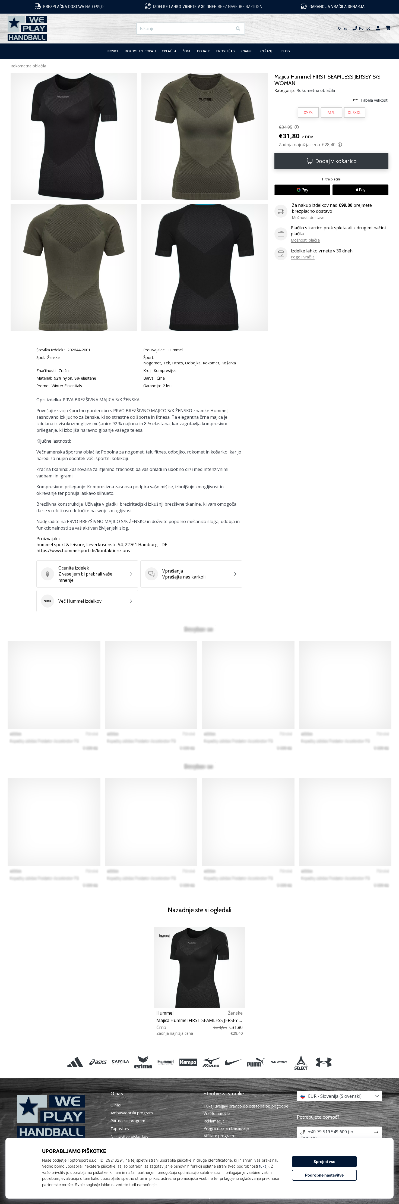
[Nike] (233, 1062)
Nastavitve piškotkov (129, 1137)
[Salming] (278, 1062)
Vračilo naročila (217, 1113)
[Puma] (256, 1062)
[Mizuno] (210, 1062)
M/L (331, 112)
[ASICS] (98, 1062)
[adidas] (75, 1062)
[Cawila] (120, 1062)
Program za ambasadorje (226, 1128)
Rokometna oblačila (28, 65)
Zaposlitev (119, 1129)
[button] (228, 29)
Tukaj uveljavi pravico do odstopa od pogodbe (246, 1106)
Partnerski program (127, 1121)
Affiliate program (219, 1135)
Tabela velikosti (374, 100)
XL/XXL (355, 112)
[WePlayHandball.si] (59, 1116)
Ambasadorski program (131, 1113)
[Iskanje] (238, 29)
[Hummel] (165, 1062)
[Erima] (143, 1062)
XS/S (308, 112)
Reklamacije (214, 1121)
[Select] (301, 1062)
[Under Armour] (323, 1062)
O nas (342, 28)
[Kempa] (188, 1062)
